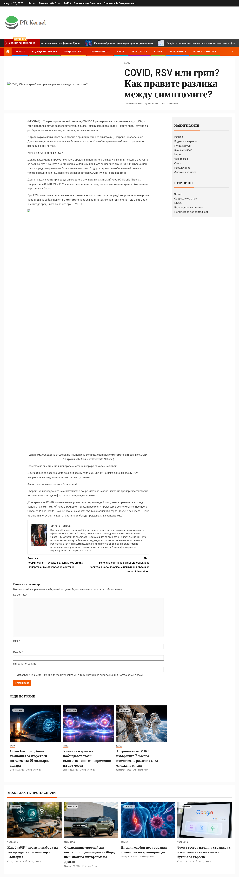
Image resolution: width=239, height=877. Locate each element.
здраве (124, 842)
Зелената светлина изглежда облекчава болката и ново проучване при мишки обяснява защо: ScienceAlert (119, 565)
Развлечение (177, 51)
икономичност (100, 51)
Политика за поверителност (120, 3)
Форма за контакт (204, 51)
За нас (32, 3)
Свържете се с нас (50, 3)
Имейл (18, 652)
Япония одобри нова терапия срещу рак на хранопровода (103, 43)
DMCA (67, 3)
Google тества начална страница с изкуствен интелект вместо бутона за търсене (188, 43)
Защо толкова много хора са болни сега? (52, 484)
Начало (20, 51)
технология (139, 51)
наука (127, 63)
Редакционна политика (87, 3)
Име (16, 640)
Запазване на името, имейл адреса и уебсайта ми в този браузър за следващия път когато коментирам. (80, 675)
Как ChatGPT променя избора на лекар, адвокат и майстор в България (32, 852)
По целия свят (73, 51)
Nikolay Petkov (34, 770)
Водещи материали (44, 51)
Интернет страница (24, 663)
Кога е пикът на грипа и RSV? (45, 152)
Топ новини (12, 842)
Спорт (158, 51)
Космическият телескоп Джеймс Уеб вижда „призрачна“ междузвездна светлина (55, 563)
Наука (120, 51)
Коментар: (20, 594)
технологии (69, 842)
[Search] (232, 52)
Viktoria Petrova (135, 104)
